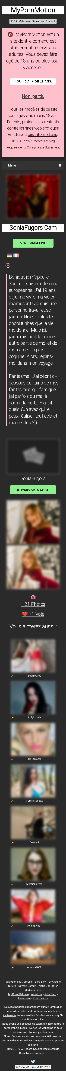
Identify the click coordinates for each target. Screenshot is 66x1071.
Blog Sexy (40, 981)
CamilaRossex (34, 800)
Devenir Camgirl (27, 985)
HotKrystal (34, 759)
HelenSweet (34, 925)
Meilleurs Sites (33, 990)
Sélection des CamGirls (19, 981)
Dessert (34, 842)
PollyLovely (34, 717)
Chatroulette (40, 998)
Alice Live (36, 994)
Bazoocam (24, 998)
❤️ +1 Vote (33, 614)
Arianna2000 (34, 967)
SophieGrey (34, 675)
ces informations (42, 134)
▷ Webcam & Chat (33, 489)
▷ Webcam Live (33, 243)
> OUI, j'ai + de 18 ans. (33, 81)
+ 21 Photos (33, 604)
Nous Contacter (48, 985)
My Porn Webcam (18, 994)
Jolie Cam (50, 994)
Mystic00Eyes (34, 884)
